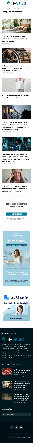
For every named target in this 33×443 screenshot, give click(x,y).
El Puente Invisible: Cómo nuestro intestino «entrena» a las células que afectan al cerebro (15, 68)
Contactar (26, 433)
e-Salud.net (27, 437)
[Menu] (3, 3)
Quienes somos (14, 433)
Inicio (5, 433)
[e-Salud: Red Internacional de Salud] (17, 3)
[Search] (30, 3)
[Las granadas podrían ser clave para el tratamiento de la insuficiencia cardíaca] (7, 371)
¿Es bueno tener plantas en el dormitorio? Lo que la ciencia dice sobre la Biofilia (15, 38)
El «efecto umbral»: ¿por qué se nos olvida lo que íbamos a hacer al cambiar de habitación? (16, 188)
